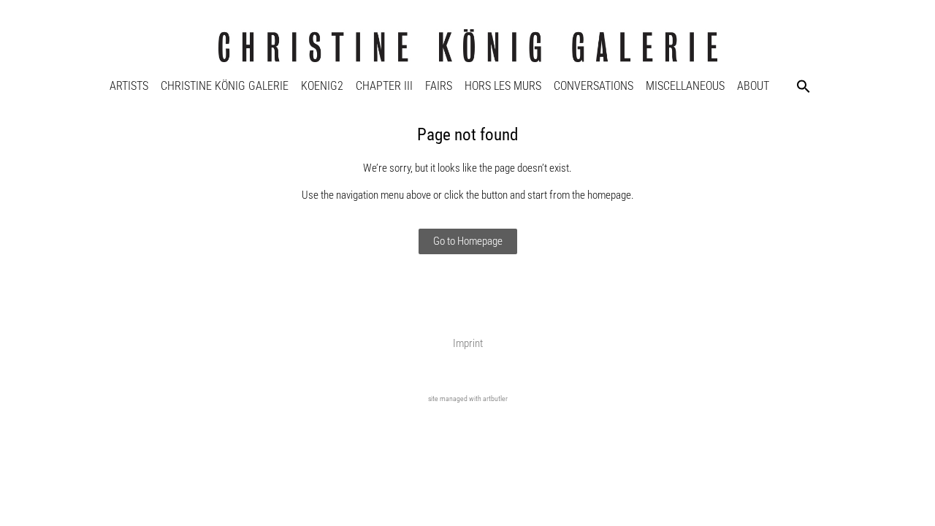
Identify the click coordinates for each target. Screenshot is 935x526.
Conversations (593, 86)
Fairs (438, 86)
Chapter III (384, 86)
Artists (129, 86)
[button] (803, 86)
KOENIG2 (322, 86)
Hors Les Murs (503, 86)
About (753, 86)
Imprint (468, 343)
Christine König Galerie (225, 86)
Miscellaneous (685, 86)
